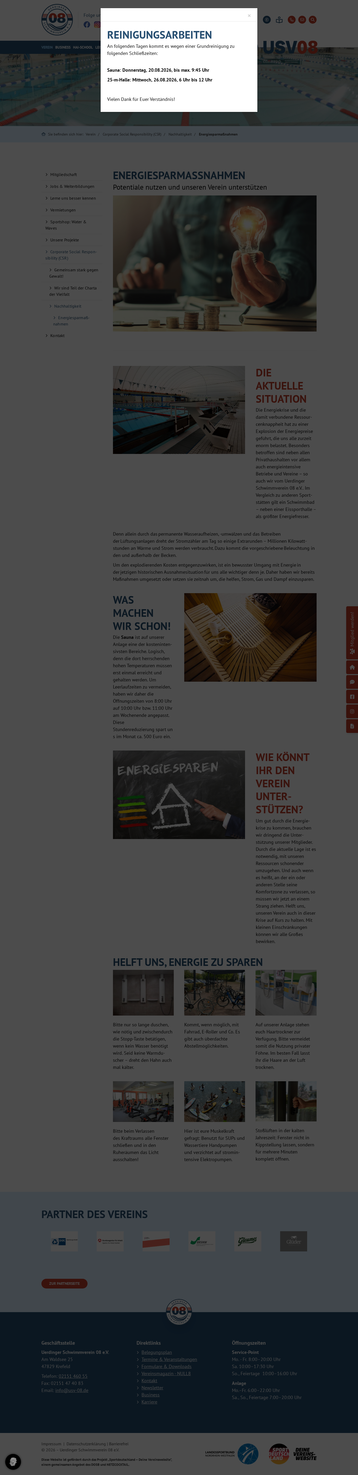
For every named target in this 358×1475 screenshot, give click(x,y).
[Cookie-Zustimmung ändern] (13, 1462)
